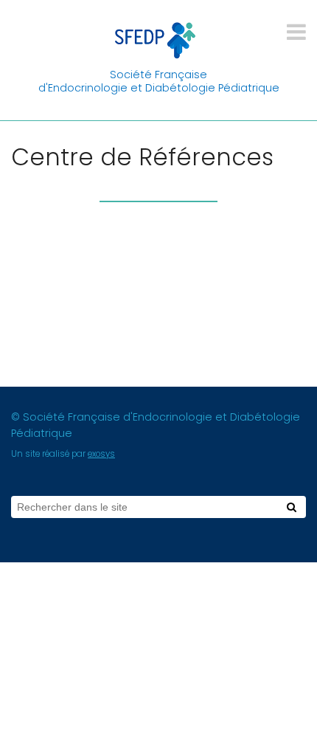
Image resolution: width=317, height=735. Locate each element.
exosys (101, 454)
